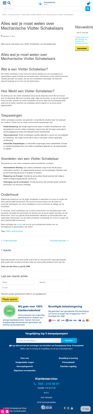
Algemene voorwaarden (25, 370)
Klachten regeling (68, 366)
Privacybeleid (77, 345)
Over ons (24, 358)
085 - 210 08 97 (48, 383)
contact (19, 224)
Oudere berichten (10, 240)
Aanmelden (69, 340)
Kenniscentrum (14, 14)
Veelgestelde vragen (24, 362)
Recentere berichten (58, 240)
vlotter (8, 231)
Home (4, 14)
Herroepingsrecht (25, 366)
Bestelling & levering (68, 358)
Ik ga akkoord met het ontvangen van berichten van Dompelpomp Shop (82, 40)
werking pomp (17, 231)
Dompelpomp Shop (18, 408)
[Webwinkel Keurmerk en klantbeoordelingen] (46, 407)
